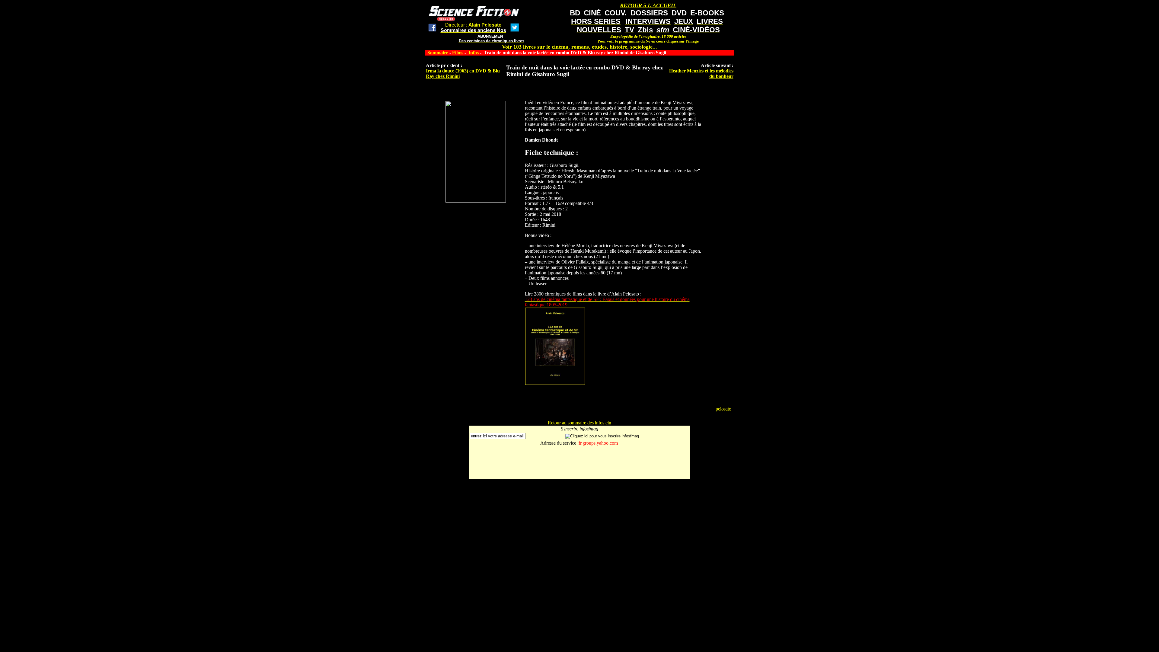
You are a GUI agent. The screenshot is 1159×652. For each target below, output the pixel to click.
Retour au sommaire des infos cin (579, 422)
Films (457, 52)
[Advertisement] (579, 464)
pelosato (723, 408)
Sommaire (437, 52)
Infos (473, 52)
